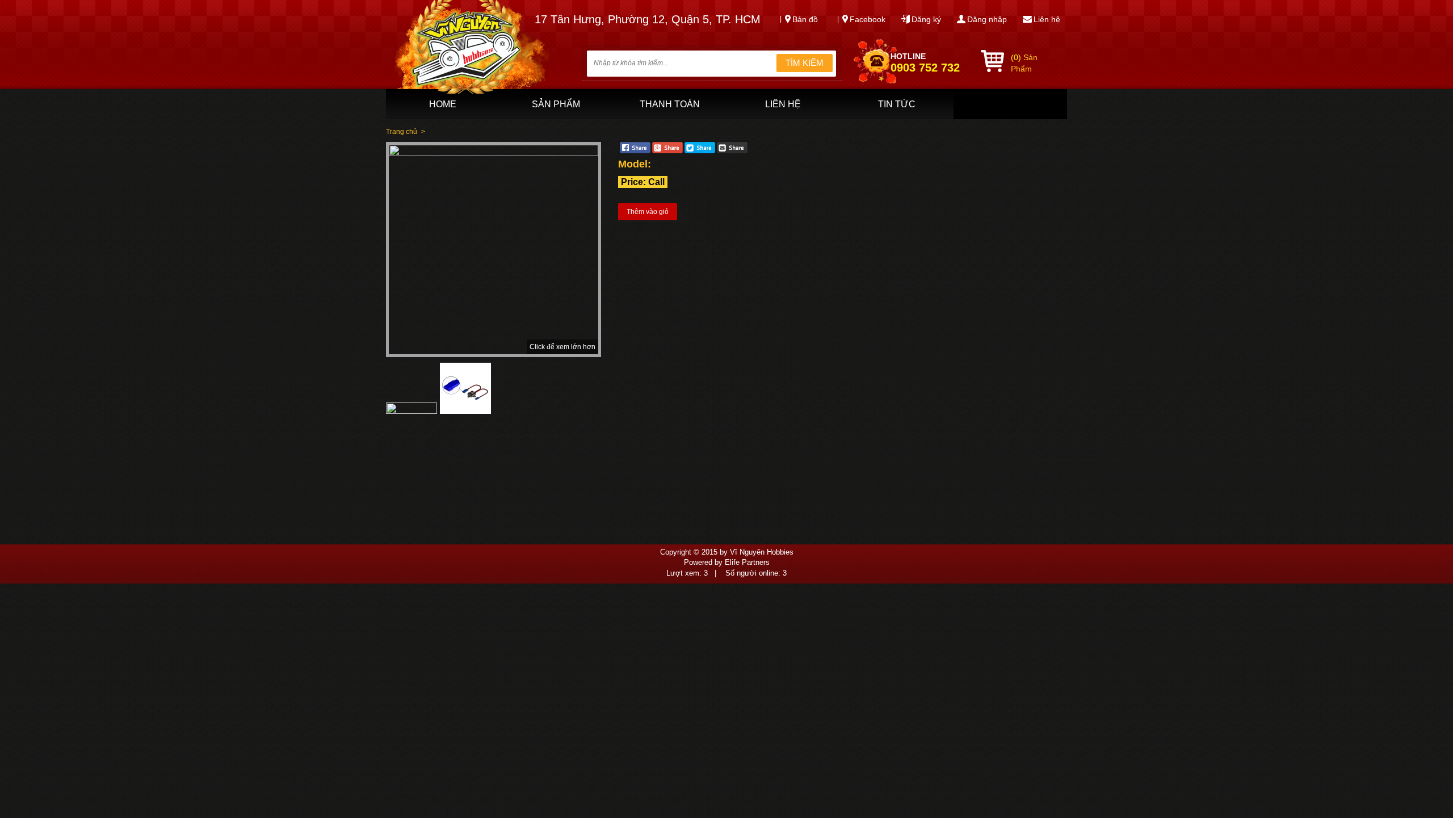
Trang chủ (401, 132)
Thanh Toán (670, 104)
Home (442, 104)
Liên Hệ (783, 104)
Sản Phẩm (556, 104)
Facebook (867, 19)
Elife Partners (747, 562)
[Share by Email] (732, 151)
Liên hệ (1047, 19)
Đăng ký (926, 19)
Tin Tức (897, 104)
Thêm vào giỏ (648, 212)
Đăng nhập (987, 19)
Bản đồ (805, 19)
